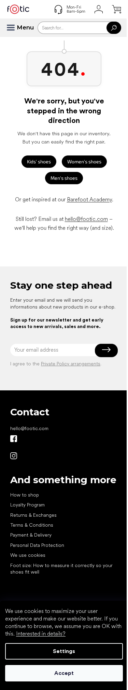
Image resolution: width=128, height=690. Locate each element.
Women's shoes (84, 161)
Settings (64, 651)
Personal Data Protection (37, 545)
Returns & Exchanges (33, 515)
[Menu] (13, 28)
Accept (64, 673)
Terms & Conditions (31, 525)
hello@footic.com (86, 219)
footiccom (13, 455)
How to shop (24, 495)
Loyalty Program (27, 504)
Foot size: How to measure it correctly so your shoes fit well (61, 569)
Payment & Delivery (31, 535)
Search (113, 28)
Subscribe (106, 350)
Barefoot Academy (89, 199)
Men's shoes (64, 178)
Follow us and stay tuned (13, 438)
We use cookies (27, 555)
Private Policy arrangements (70, 363)
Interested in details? (41, 633)
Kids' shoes (39, 161)
